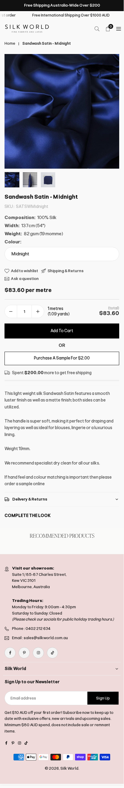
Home (10, 43)
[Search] (97, 29)
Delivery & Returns (29, 499)
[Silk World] (27, 28)
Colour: (13, 242)
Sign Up (103, 698)
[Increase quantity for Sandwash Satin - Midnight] (38, 311)
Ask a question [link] (25, 278)
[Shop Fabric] (118, 29)
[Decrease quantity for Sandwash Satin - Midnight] (11, 311)
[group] (62, 111)
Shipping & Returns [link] (65, 271)
